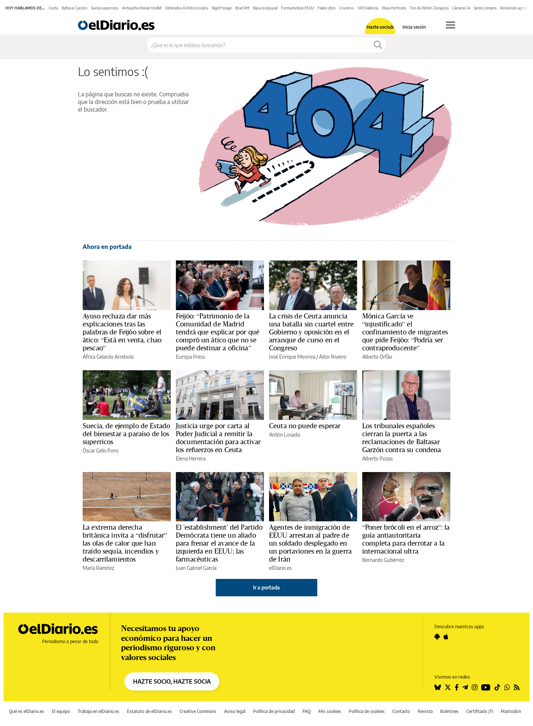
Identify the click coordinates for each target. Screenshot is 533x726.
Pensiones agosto (514, 8)
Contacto (401, 711)
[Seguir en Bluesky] (437, 687)
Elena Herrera (191, 458)
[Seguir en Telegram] (465, 687)
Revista (425, 711)
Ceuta (53, 8)
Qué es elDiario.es (26, 711)
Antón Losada (284, 434)
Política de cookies (367, 711)
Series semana (485, 8)
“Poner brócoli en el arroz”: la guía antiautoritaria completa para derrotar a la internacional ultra (406, 539)
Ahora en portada (107, 246)
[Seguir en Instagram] (475, 687)
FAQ (306, 711)
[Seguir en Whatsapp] (507, 687)
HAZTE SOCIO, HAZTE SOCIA (172, 681)
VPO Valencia (368, 8)
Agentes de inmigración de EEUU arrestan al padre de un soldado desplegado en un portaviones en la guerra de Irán (310, 543)
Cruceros (346, 8)
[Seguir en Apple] (446, 636)
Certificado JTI (479, 711)
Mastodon (511, 711)
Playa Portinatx (394, 8)
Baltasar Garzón (74, 8)
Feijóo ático (327, 8)
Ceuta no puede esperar (304, 425)
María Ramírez (98, 568)
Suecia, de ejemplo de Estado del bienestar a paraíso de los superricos (126, 433)
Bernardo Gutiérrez (383, 560)
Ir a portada (266, 587)
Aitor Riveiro (332, 357)
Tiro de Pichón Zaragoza (429, 8)
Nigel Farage (222, 8)
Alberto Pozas (377, 458)
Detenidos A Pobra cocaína (186, 8)
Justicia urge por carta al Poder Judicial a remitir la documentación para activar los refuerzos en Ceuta (218, 437)
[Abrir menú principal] (450, 25)
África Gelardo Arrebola (108, 357)
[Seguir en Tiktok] (497, 687)
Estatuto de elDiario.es (149, 711)
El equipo (61, 711)
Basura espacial (265, 8)
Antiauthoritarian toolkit (142, 8)
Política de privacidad (274, 711)
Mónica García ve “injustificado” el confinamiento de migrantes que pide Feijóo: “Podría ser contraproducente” (405, 332)
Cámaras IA (461, 8)
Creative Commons (197, 711)
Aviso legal (234, 711)
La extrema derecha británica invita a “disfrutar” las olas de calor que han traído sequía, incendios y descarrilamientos (125, 543)
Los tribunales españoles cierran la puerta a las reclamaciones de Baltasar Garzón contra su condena (401, 437)
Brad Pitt (242, 8)
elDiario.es (280, 568)
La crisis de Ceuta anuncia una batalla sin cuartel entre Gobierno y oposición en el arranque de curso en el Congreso (311, 332)
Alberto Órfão (377, 357)
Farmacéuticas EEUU (297, 8)
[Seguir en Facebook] (457, 687)
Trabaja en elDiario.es (98, 711)
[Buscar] (377, 45)
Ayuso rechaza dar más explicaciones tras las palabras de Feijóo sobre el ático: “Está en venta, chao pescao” (122, 332)
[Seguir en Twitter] (448, 687)
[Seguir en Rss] (517, 687)
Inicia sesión (414, 27)
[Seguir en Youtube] (486, 687)
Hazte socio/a (380, 27)
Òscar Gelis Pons (101, 450)
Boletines (449, 711)
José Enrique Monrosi (292, 357)
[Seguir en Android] (437, 636)
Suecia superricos (105, 8)
